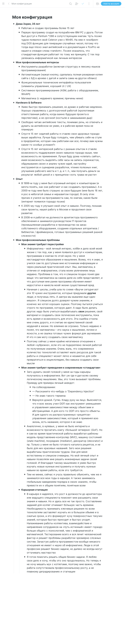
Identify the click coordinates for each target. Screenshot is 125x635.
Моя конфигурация (22, 3)
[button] (3, 3)
